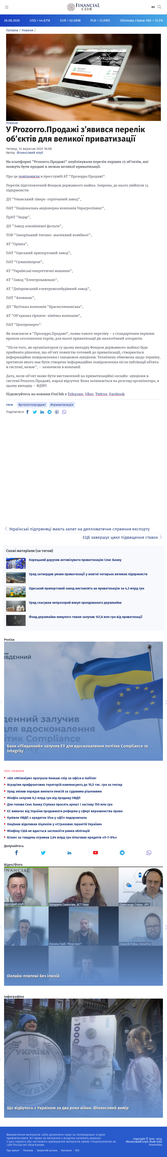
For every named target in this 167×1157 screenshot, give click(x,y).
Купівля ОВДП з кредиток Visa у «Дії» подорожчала (47, 818)
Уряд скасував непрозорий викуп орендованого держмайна (75, 603)
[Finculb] (17, 853)
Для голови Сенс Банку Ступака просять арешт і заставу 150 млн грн (59, 804)
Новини (12, 123)
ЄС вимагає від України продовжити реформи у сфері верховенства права (65, 811)
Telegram (75, 394)
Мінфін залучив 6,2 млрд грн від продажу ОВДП (43, 798)
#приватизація (62, 405)
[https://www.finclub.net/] (83, 7)
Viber (89, 394)
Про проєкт (13, 1150)
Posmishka (155, 1144)
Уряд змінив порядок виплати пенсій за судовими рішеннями (54, 791)
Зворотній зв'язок (47, 1150)
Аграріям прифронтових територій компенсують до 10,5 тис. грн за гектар (64, 785)
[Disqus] (83, 469)
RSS (77, 1150)
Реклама (28, 1150)
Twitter (101, 394)
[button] (159, 7)
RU (153, 7)
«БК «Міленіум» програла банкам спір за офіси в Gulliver (51, 778)
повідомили (29, 176)
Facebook (117, 394)
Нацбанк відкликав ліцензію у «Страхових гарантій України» (54, 824)
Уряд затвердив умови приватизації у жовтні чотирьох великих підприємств (88, 574)
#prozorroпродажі (32, 405)
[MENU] (6, 7)
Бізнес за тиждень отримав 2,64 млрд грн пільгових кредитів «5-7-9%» (62, 837)
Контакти (66, 1150)
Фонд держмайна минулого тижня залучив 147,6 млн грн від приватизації (85, 617)
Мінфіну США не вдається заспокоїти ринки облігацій (48, 831)
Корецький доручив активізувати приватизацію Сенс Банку (75, 560)
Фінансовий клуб (30, 153)
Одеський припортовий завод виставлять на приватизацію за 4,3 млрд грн (86, 588)
